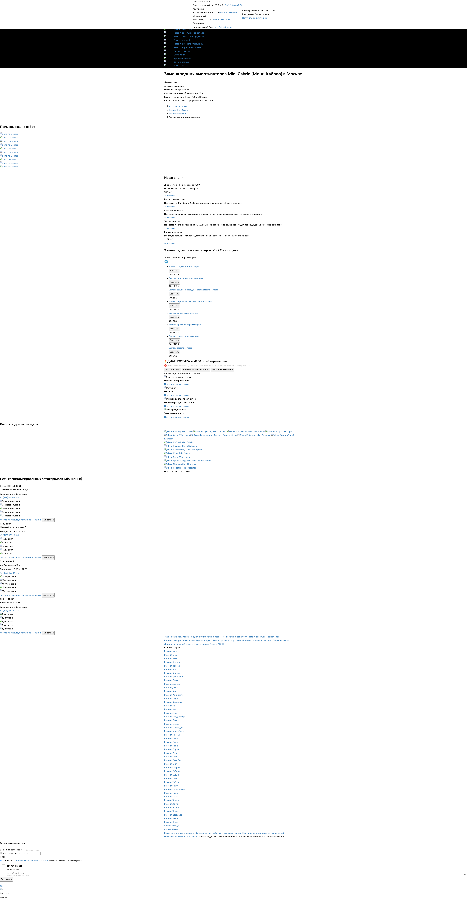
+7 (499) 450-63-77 (223, 27)
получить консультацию (195, 370)
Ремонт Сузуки (171, 775)
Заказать (174, 271)
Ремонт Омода (171, 738)
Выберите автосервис (11, 850)
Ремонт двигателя (183, 29)
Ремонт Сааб (170, 757)
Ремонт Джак (171, 680)
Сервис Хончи (171, 829)
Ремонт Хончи (171, 804)
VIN (2, 857)
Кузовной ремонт (182, 58)
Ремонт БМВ (170, 659)
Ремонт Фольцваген (174, 789)
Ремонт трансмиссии (217, 637)
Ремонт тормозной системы (188, 47)
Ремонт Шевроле (173, 815)
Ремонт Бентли (172, 662)
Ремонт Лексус (172, 720)
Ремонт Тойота (171, 782)
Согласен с (26, 861)
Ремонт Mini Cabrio (179, 110)
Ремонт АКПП (181, 66)
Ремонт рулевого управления (188, 44)
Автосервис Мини (178, 106)
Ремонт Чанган (171, 808)
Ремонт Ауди (170, 651)
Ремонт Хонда (171, 800)
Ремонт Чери (171, 811)
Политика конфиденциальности (180, 837)
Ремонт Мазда (171, 724)
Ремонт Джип (171, 688)
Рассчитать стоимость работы (179, 833)
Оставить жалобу (277, 833)
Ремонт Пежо (171, 746)
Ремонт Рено (170, 753)
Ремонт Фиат (171, 786)
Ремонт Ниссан (172, 735)
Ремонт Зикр (170, 691)
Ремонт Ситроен (172, 768)
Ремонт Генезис (172, 673)
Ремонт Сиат (170, 764)
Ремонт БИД (170, 655)
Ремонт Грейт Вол (173, 677)
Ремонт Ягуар (171, 822)
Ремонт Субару (172, 771)
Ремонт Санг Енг (172, 760)
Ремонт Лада (171, 713)
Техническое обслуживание (178, 637)
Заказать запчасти (205, 833)
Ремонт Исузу (171, 699)
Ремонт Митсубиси (174, 731)
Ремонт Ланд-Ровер (174, 717)
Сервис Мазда (171, 826)
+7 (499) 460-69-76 (220, 20)
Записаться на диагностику (228, 833)
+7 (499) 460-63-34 (228, 13)
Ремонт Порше (172, 749)
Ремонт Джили (172, 684)
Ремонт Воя (170, 670)
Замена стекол (181, 62)
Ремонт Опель (171, 742)
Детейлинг (179, 55)
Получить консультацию (254, 18)
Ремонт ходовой (182, 40)
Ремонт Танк (170, 778)
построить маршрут (10, 520)
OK (1, 886)
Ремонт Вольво (172, 666)
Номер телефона (9, 853)
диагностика (172, 370)
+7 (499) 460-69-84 (232, 5)
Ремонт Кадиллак (173, 702)
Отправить (6, 879)
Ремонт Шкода (172, 819)
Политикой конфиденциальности (32, 861)
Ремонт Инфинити (173, 695)
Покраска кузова (182, 51)
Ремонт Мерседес (173, 728)
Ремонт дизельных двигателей (189, 33)
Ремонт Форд (171, 793)
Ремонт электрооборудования (189, 37)
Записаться (169, 196)
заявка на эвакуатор (222, 370)
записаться (48, 520)
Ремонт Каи (170, 706)
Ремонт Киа (170, 709)
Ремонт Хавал (171, 797)
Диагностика (199, 637)
